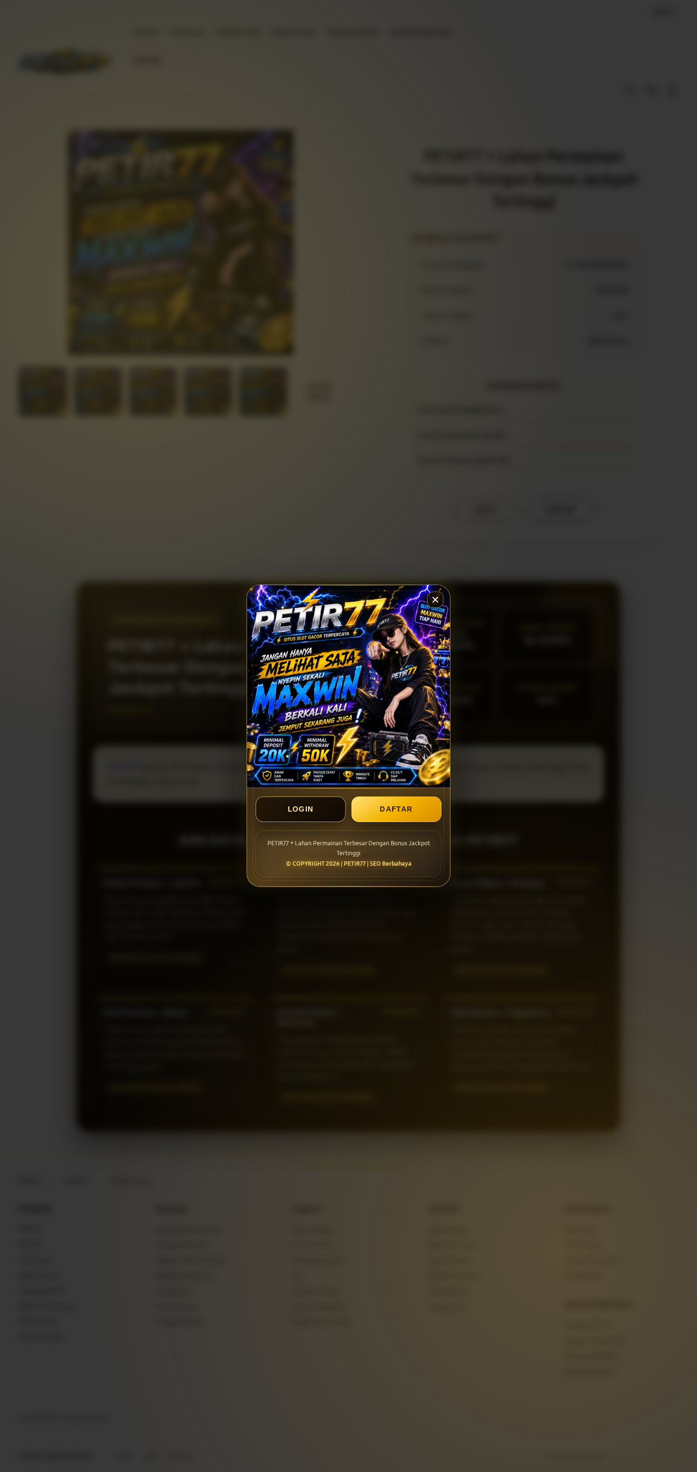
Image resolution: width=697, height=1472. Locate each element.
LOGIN (301, 809)
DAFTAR (396, 809)
